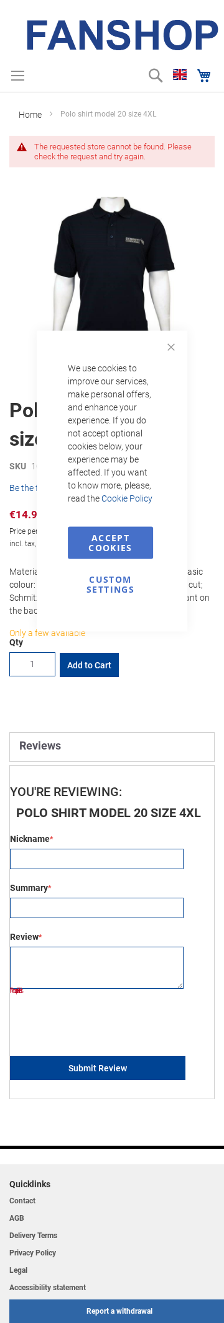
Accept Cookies (110, 543)
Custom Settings (110, 584)
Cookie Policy (126, 498)
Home (30, 115)
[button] (180, 74)
